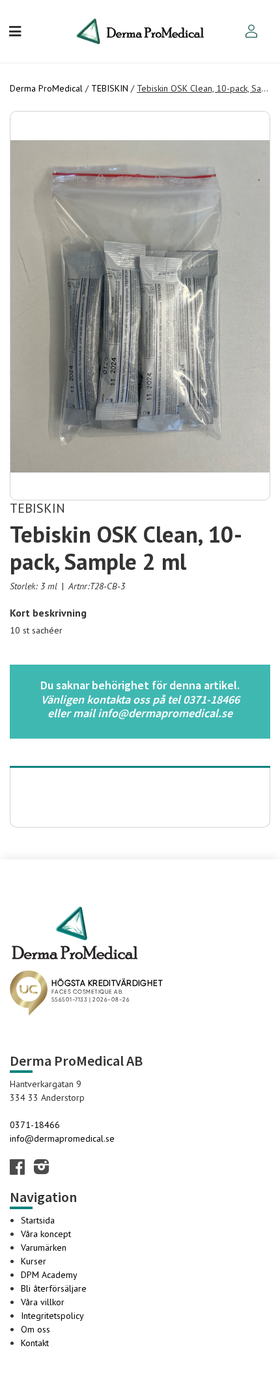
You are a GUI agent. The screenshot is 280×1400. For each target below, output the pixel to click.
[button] (15, 31)
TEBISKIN (109, 88)
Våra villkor (42, 1302)
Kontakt (35, 1343)
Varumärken (43, 1247)
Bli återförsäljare (54, 1288)
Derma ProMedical (46, 88)
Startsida (38, 1220)
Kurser (33, 1261)
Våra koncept (46, 1234)
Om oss (35, 1329)
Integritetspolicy (52, 1315)
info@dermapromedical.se (62, 1138)
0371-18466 (35, 1125)
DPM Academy (49, 1275)
